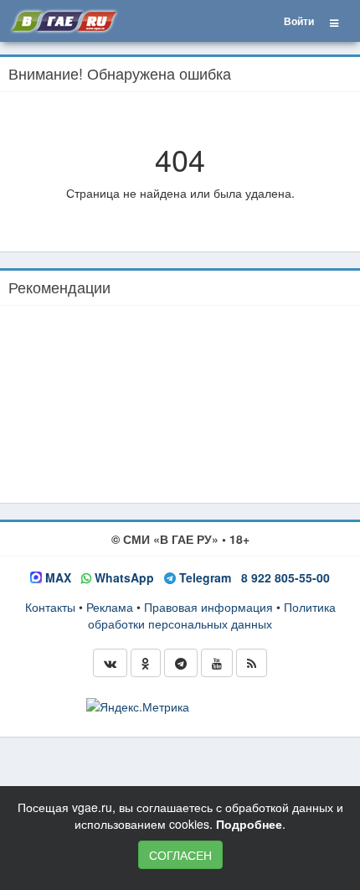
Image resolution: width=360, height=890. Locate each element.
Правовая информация (208, 606)
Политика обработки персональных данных (212, 615)
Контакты (50, 606)
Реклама (109, 606)
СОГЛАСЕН (180, 854)
